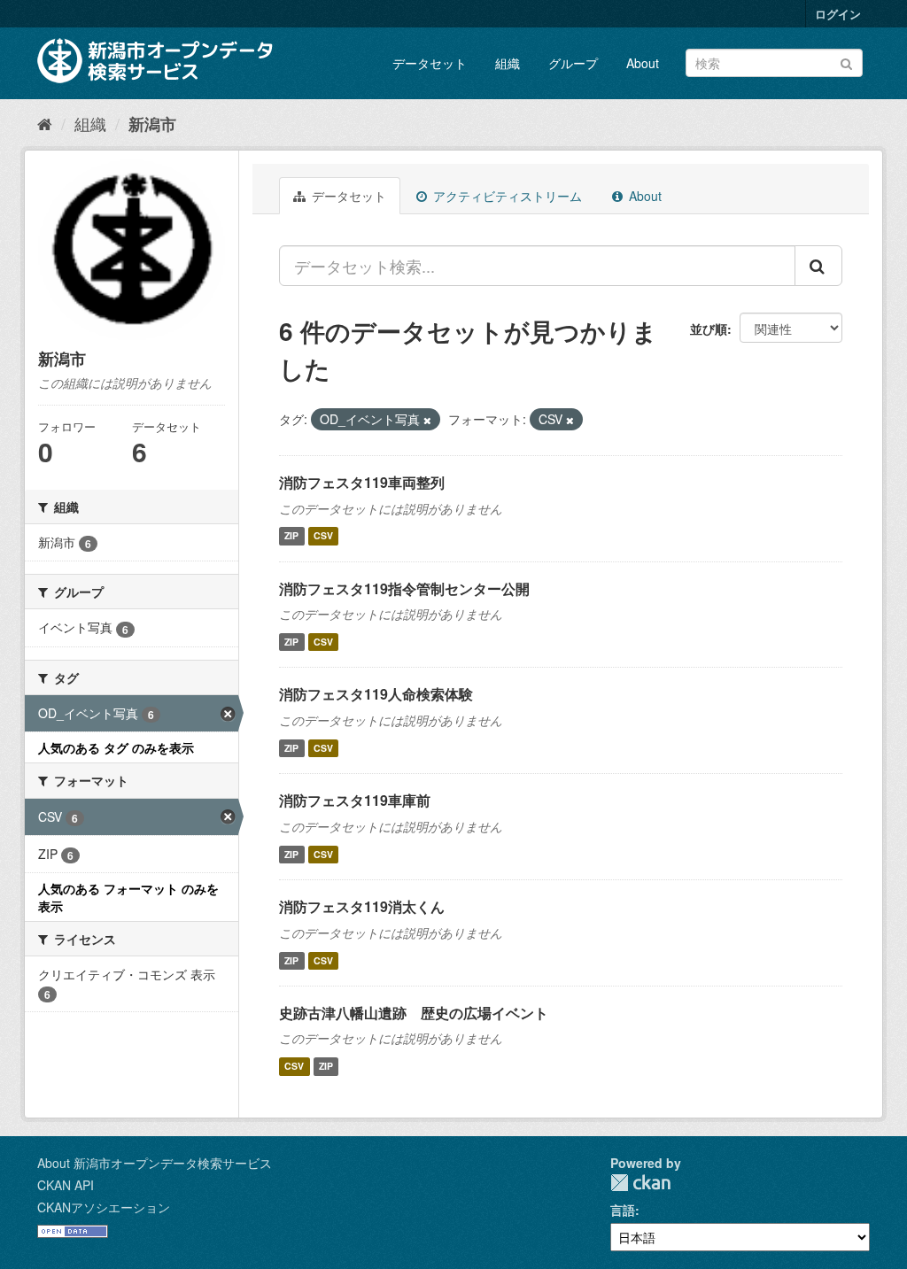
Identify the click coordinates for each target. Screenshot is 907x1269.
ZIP (291, 536)
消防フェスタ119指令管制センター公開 (404, 588)
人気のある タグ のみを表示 (116, 747)
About (642, 63)
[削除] (427, 420)
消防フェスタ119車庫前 (354, 800)
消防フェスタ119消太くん (362, 906)
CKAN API (65, 1185)
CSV (323, 536)
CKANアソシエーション (103, 1207)
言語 (622, 1210)
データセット (429, 63)
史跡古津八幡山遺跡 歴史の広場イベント (413, 1012)
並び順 (708, 328)
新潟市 (152, 123)
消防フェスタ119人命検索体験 (376, 694)
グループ (573, 63)
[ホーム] (44, 123)
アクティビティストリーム (506, 196)
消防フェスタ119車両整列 (362, 482)
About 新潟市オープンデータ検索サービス (154, 1163)
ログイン (838, 13)
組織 (507, 63)
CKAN (640, 1182)
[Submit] (846, 61)
